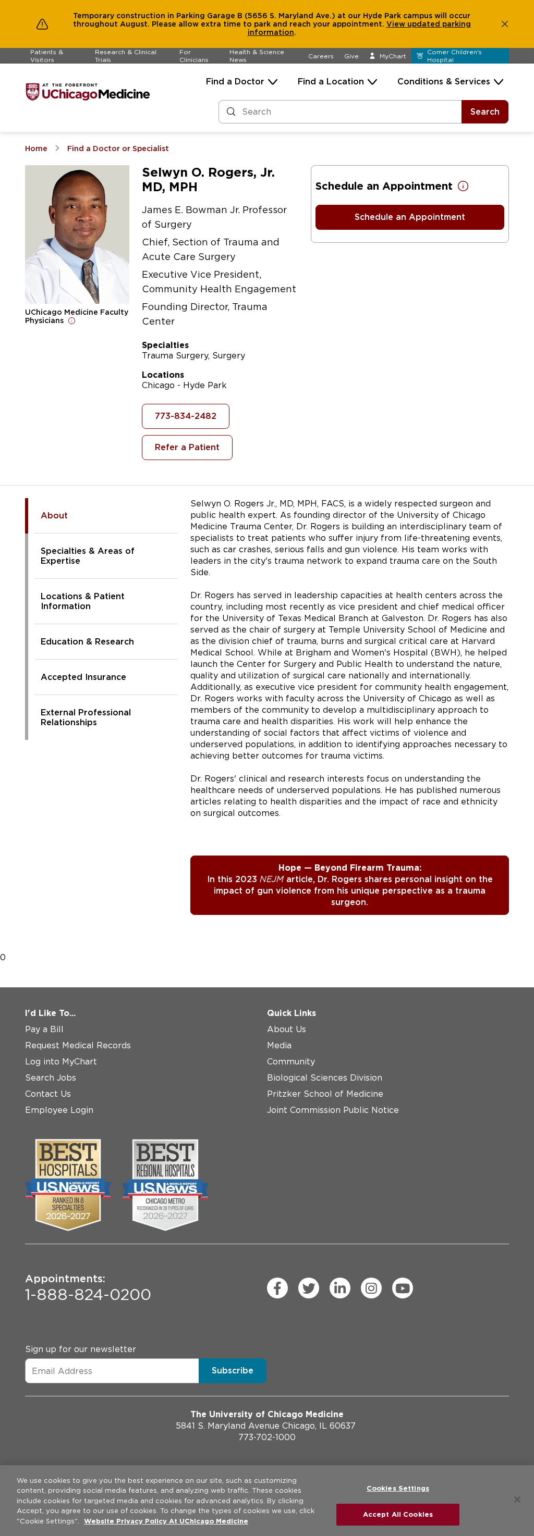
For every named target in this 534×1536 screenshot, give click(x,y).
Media (279, 1045)
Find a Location (331, 81)
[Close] (517, 1499)
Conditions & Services (443, 81)
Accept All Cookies (398, 1514)
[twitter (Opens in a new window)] (308, 1288)
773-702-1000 (267, 1437)
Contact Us (48, 1094)
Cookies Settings (398, 1488)
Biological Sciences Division (324, 1078)
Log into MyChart (61, 1062)
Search (485, 112)
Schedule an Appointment (410, 217)
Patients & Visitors (46, 56)
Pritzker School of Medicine (325, 1094)
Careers (321, 56)
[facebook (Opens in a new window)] (277, 1288)
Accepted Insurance (83, 677)
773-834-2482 (185, 416)
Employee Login (59, 1110)
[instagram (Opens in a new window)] (371, 1288)
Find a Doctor (235, 81)
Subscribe (232, 1371)
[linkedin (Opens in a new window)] (340, 1288)
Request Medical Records (78, 1045)
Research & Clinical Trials (125, 56)
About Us (286, 1029)
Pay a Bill (44, 1029)
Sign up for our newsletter (80, 1349)
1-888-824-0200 (88, 1288)
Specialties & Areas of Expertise (88, 556)
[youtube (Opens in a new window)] (402, 1288)
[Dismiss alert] (505, 24)
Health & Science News (256, 56)
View (396, 24)
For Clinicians (194, 56)
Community (291, 1062)
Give (351, 56)
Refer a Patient (187, 447)
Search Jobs (50, 1078)
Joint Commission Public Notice (333, 1110)
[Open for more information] (72, 320)
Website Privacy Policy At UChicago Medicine (166, 1521)
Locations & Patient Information (83, 601)
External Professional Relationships (86, 717)
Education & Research (87, 642)
